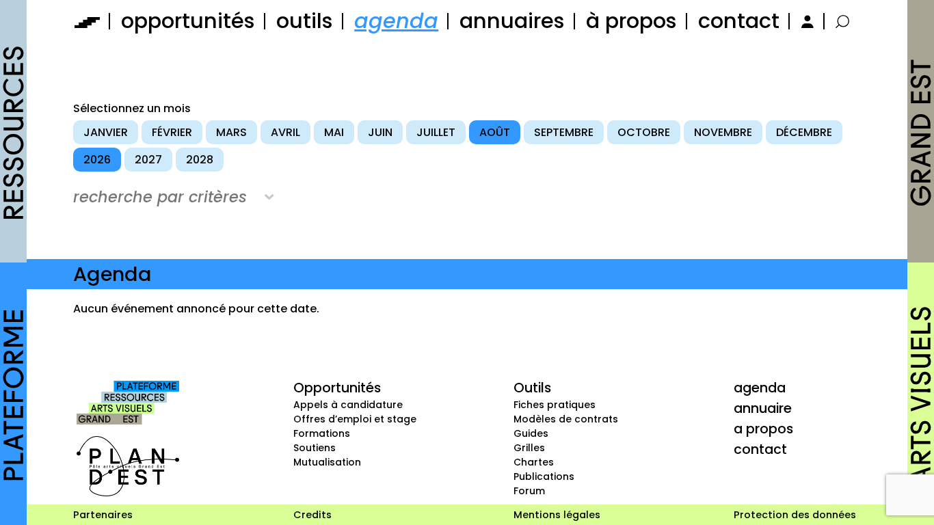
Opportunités (337, 387)
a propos (763, 428)
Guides (530, 433)
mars (231, 132)
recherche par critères (160, 197)
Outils (532, 387)
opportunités (188, 21)
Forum (529, 491)
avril (285, 132)
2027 (148, 159)
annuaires (512, 21)
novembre (723, 132)
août (494, 132)
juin (380, 132)
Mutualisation (327, 462)
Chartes (533, 462)
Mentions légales (556, 515)
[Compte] (805, 21)
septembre (563, 132)
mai (334, 132)
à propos (631, 21)
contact (738, 21)
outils (304, 21)
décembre (804, 132)
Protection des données (795, 515)
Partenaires (103, 515)
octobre (643, 132)
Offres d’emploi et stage (354, 419)
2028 (199, 159)
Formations (321, 433)
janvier (105, 132)
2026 (97, 159)
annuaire (763, 408)
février (172, 132)
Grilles (529, 448)
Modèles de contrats (565, 419)
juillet (435, 132)
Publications (543, 476)
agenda (396, 21)
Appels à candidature (348, 405)
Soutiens (314, 448)
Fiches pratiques (554, 405)
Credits (312, 515)
